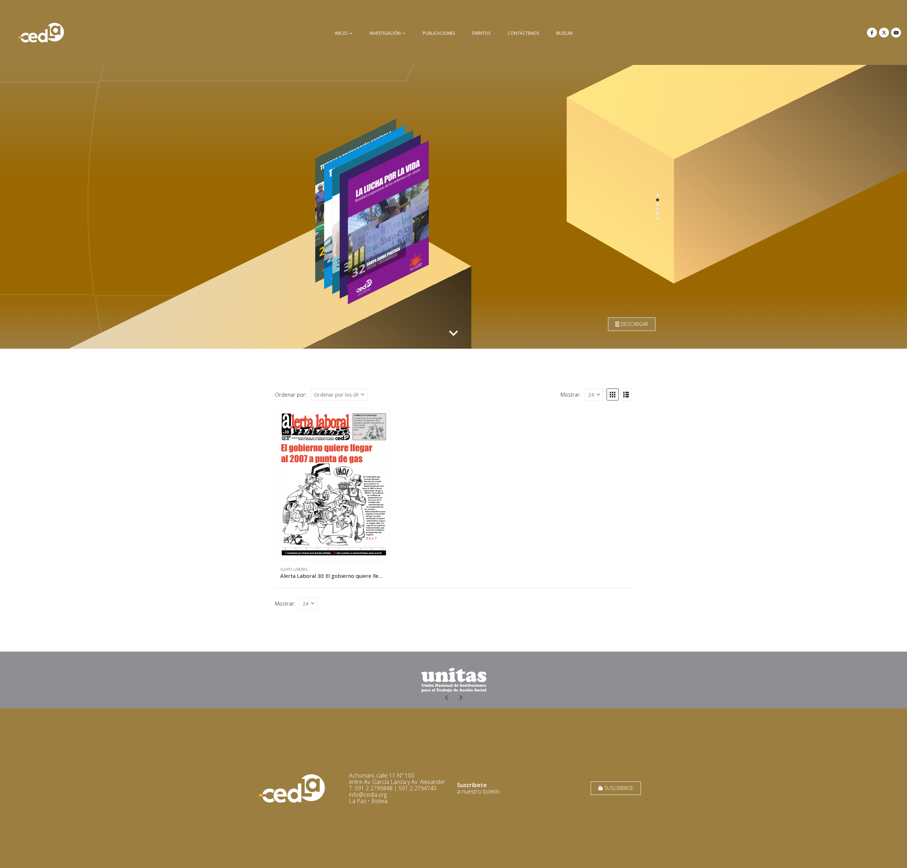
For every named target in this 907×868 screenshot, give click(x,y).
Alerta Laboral (294, 569)
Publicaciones (439, 33)
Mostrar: (570, 394)
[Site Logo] (41, 32)
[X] (884, 33)
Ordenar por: (291, 394)
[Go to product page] (332, 484)
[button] (613, 394)
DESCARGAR (633, 324)
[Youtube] (896, 33)
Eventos (481, 33)
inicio (341, 33)
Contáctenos (523, 33)
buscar (564, 33)
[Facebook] (872, 33)
